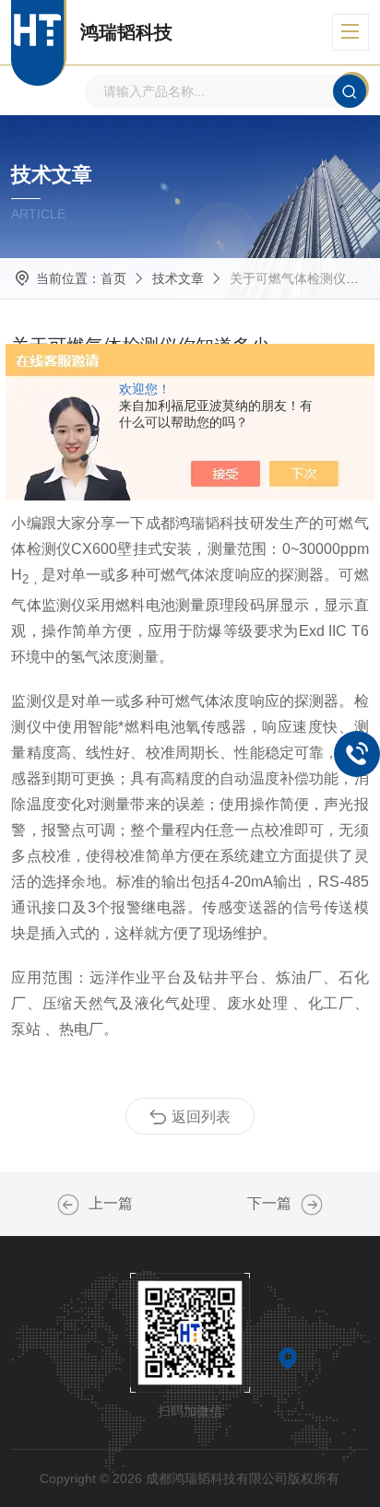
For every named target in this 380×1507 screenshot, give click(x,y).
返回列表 (201, 1116)
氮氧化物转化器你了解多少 (68, 1205)
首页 (113, 278)
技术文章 (178, 278)
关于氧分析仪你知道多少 (312, 1205)
